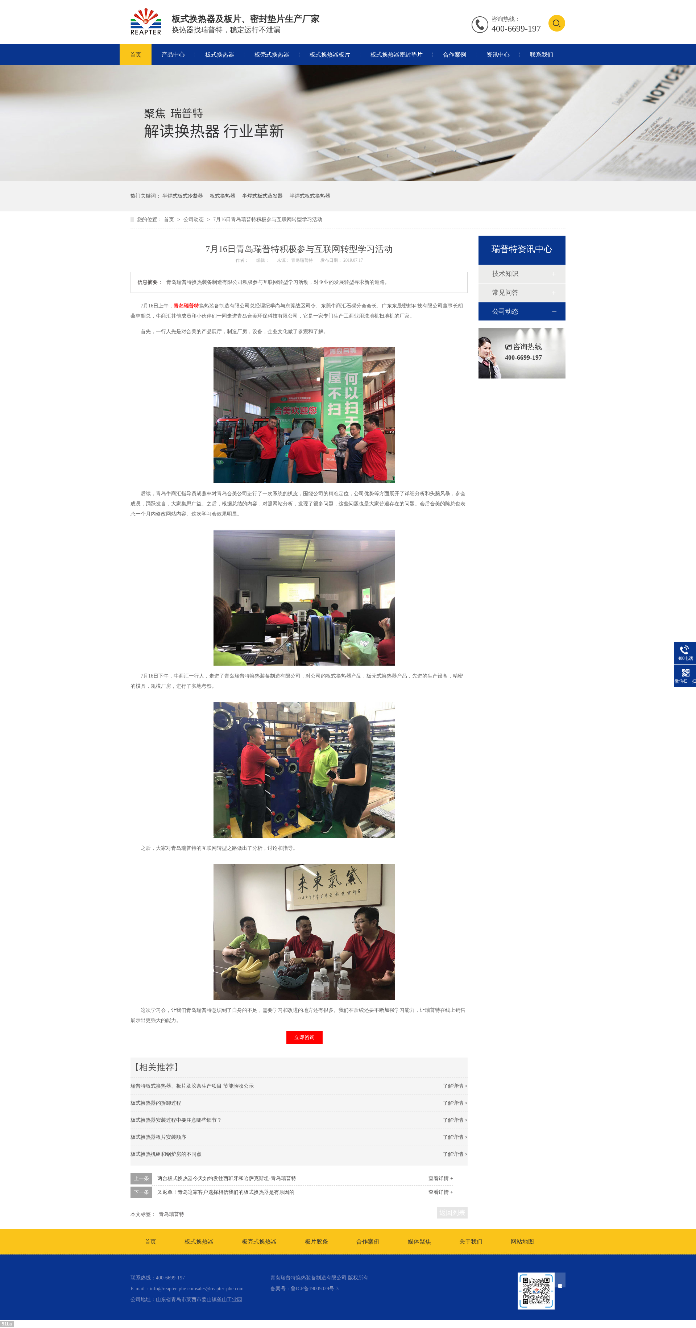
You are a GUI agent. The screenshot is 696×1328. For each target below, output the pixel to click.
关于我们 (470, 1241)
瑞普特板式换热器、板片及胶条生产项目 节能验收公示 (192, 1086)
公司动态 (194, 219)
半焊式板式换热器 (310, 196)
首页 (135, 54)
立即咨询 (304, 1037)
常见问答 (505, 292)
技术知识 (505, 273)
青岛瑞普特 (186, 306)
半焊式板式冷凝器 (182, 196)
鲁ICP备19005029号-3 (315, 1288)
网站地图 (522, 1241)
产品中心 (173, 54)
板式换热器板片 (330, 54)
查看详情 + (440, 1178)
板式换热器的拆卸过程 (155, 1103)
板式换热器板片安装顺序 (158, 1137)
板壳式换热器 (271, 54)
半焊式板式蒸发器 (262, 196)
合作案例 (454, 54)
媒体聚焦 (419, 1241)
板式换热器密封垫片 (396, 54)
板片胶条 (316, 1241)
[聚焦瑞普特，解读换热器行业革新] (348, 179)
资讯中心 (498, 54)
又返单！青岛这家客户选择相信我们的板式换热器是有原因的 (225, 1192)
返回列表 (452, 1212)
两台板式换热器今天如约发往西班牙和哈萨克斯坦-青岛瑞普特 (226, 1178)
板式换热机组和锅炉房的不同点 (166, 1154)
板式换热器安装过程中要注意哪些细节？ (176, 1120)
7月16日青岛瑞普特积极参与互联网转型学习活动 (267, 219)
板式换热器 (219, 54)
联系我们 (541, 54)
